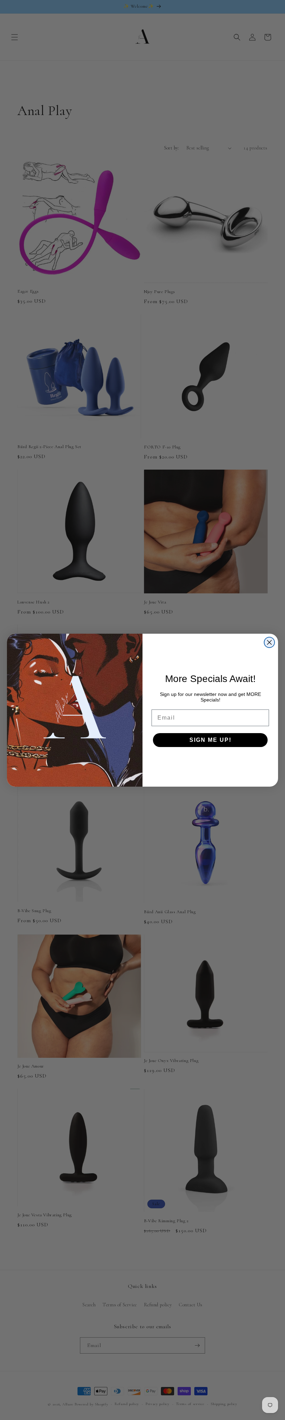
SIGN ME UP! (210, 740)
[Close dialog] (269, 642)
